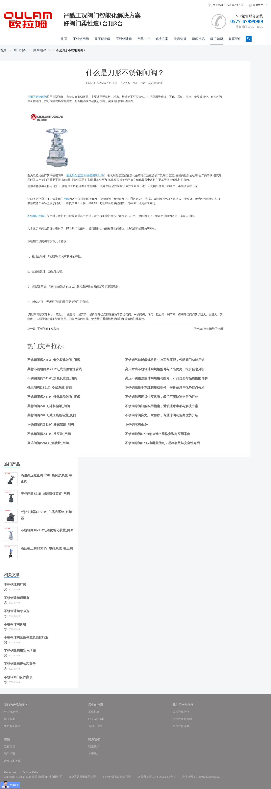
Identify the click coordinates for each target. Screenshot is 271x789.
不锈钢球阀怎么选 (16, 611)
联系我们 (235, 39)
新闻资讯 (198, 39)
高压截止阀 (102, 39)
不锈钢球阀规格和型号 (20, 663)
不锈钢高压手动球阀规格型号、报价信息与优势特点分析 (165, 387)
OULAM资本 (96, 719)
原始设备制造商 (182, 719)
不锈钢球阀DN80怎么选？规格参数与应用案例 (157, 434)
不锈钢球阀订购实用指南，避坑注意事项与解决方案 (161, 406)
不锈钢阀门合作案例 (18, 677)
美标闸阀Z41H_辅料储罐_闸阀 (48, 406)
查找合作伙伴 (181, 711)
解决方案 (162, 39)
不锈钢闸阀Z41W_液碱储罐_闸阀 (50, 424)
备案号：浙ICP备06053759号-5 (156, 776)
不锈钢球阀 (124, 39)
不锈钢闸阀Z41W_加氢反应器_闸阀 (52, 378)
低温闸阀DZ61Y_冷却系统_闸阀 (49, 387)
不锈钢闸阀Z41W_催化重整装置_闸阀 (53, 396)
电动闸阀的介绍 (213, 328)
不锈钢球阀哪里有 (16, 598)
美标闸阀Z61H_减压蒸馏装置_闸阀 (51, 415)
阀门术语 (9, 753)
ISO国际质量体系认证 (82, 776)
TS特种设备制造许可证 (117, 776)
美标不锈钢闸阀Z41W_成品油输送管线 (54, 369)
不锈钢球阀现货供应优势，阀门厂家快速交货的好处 (161, 396)
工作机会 (93, 711)
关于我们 (93, 753)
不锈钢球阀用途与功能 (20, 650)
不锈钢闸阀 (81, 39)
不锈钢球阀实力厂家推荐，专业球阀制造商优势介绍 (161, 415)
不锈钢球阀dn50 (136, 424)
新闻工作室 (95, 726)
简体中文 (258, 5)
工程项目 (9, 746)
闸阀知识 (39, 50)
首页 (3, 50)
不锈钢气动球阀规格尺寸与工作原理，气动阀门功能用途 (165, 359)
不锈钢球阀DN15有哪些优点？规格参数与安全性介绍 (162, 443)
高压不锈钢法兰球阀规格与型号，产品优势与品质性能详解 (166, 378)
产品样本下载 (12, 760)
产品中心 (143, 39)
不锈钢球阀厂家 (15, 584)
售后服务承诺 (12, 726)
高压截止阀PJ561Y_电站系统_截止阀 (47, 548)
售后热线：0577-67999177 (228, 5)
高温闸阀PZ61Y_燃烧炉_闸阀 (48, 443)
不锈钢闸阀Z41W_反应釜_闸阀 (49, 434)
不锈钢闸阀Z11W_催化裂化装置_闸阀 (53, 359)
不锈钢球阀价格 (15, 624)
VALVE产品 (11, 711)
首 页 (63, 39)
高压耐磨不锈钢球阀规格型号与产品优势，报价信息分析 (165, 369)
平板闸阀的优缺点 (48, 328)
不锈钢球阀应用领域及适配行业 (26, 637)
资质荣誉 (180, 39)
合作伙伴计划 (181, 726)
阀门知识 (216, 39)
